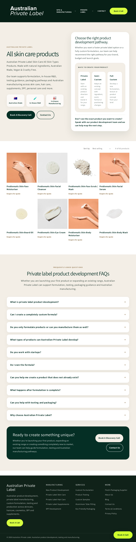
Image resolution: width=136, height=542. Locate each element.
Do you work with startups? (25, 352)
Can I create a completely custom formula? (33, 314)
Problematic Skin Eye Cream (52, 232)
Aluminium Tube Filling (85, 504)
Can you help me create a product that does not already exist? (44, 377)
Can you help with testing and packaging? (33, 402)
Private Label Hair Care (56, 499)
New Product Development (57, 490)
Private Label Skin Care (56, 494)
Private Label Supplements (57, 504)
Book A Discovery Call (21, 115)
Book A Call (118, 11)
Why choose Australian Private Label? (31, 415)
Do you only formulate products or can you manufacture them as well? (49, 327)
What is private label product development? (34, 301)
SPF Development (53, 509)
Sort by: (87, 148)
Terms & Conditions (113, 509)
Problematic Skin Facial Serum (111, 188)
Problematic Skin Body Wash (113, 232)
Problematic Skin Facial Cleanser (49, 188)
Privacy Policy (111, 513)
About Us (109, 494)
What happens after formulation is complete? (35, 390)
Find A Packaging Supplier (116, 490)
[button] (66, 11)
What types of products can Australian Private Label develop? (44, 339)
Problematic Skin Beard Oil (20, 232)
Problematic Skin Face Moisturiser (18, 188)
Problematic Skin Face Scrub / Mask (83, 188)
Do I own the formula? (22, 364)
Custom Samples (83, 499)
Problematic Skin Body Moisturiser (80, 234)
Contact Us (45, 115)
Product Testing (82, 494)
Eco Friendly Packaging (85, 509)
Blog (107, 499)
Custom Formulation (85, 490)
